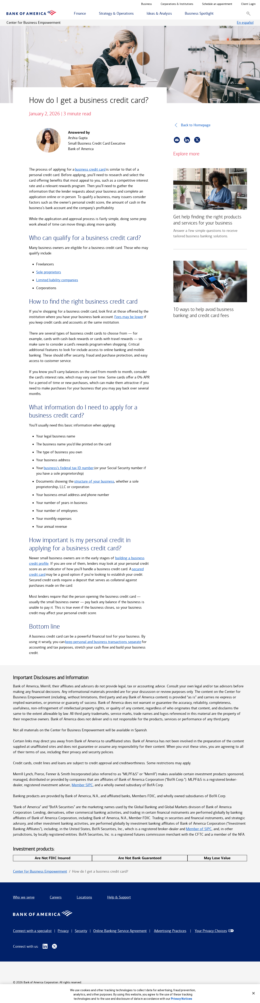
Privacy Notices (181, 998)
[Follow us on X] (54, 946)
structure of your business (94, 481)
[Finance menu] (88, 14)
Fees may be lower (128, 317)
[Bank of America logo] (31, 13)
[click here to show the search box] (248, 13)
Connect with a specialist (32, 931)
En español (245, 22)
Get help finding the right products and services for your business (207, 220)
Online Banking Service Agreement (120, 931)
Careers (56, 897)
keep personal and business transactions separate (103, 642)
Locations (84, 897)
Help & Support (119, 897)
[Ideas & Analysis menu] (174, 14)
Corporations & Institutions (177, 4)
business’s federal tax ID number (69, 468)
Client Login (248, 4)
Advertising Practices (170, 931)
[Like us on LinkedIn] (45, 946)
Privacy (63, 931)
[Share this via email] (176, 140)
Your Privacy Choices (211, 931)
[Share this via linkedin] (187, 140)
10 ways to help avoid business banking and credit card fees (203, 312)
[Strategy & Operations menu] (136, 14)
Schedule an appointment (217, 4)
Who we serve (24, 897)
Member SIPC (82, 785)
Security (81, 931)
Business (146, 4)
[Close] (253, 993)
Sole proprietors (48, 272)
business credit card (90, 169)
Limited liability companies (57, 280)
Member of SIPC (199, 829)
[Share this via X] (197, 140)
